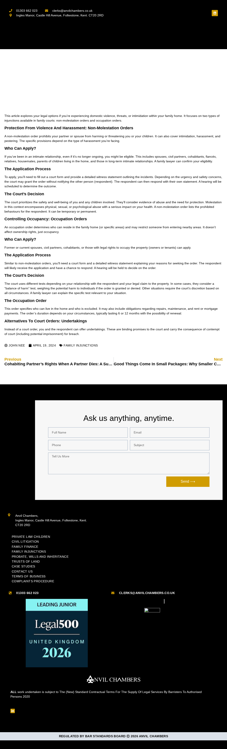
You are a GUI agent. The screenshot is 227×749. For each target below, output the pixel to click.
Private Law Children (31, 536)
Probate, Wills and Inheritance (40, 556)
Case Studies (23, 566)
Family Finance (25, 546)
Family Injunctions (81, 345)
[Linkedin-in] (12, 711)
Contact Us (22, 571)
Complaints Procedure (33, 581)
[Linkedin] (215, 13)
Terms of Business (29, 576)
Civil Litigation (25, 541)
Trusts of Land (26, 561)
